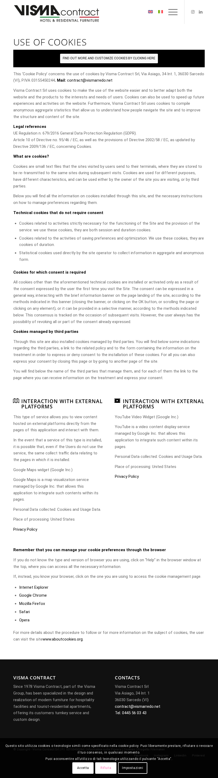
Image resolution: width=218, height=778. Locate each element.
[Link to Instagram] (193, 12)
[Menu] (170, 12)
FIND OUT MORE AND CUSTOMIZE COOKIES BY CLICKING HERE (109, 58)
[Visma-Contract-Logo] (57, 12)
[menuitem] (170, 12)
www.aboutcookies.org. (63, 639)
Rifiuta (105, 768)
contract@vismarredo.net (89, 80)
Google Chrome (33, 595)
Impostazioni (132, 768)
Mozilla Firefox (32, 603)
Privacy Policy (25, 529)
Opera (24, 620)
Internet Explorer (33, 587)
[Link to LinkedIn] (201, 12)
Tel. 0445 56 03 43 (130, 712)
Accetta (83, 768)
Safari (24, 611)
